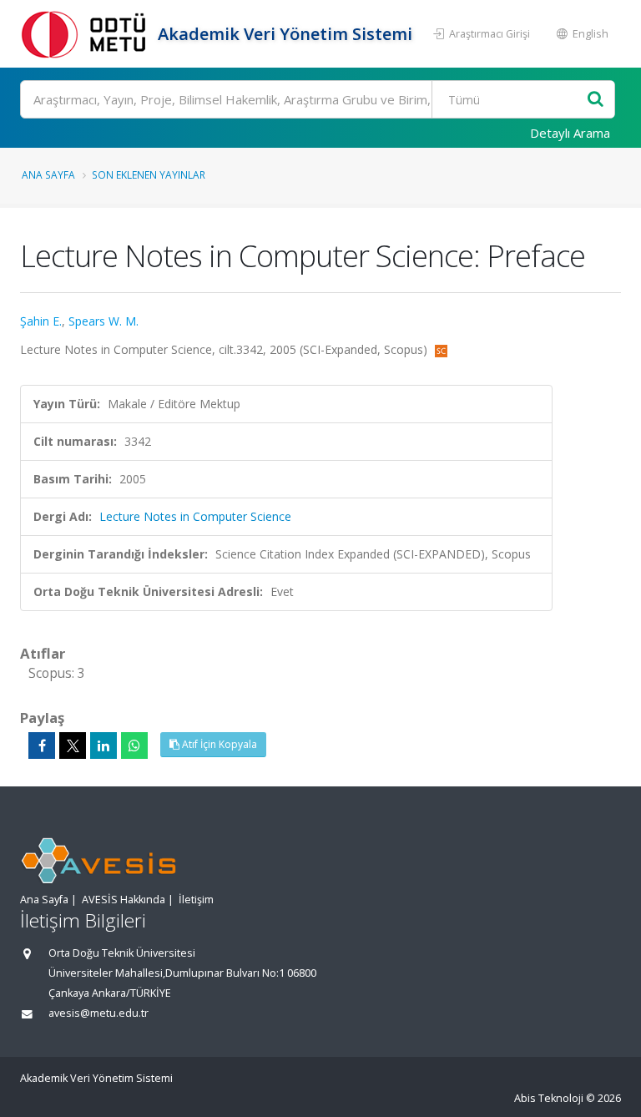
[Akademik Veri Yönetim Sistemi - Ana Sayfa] (87, 34)
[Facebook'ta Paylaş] (41, 745)
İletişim (196, 899)
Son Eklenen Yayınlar (148, 174)
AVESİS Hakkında (123, 899)
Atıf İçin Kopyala (218, 744)
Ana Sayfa (48, 174)
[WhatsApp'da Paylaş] (134, 745)
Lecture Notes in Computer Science (195, 516)
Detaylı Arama (570, 132)
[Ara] (595, 100)
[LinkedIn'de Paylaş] (103, 745)
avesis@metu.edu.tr (98, 1013)
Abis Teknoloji (548, 1098)
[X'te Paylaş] (72, 745)
